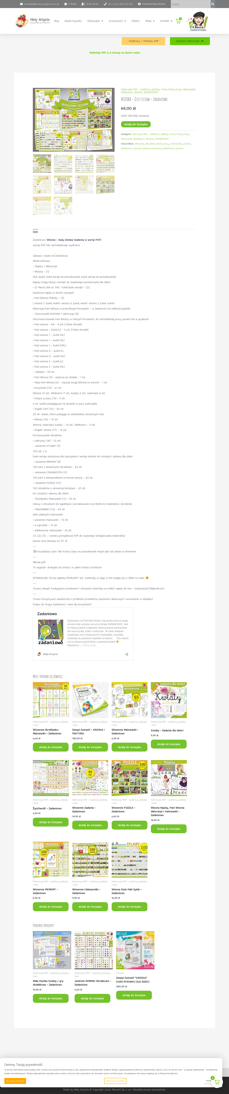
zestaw (179, 148)
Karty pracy (175, 89)
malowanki (176, 143)
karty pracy (163, 143)
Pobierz (136, 21)
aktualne (139, 143)
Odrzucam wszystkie (115, 1080)
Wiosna (138, 92)
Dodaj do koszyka (135, 124)
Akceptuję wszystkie (15, 1080)
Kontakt (164, 21)
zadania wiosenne (151, 148)
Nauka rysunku (73, 21)
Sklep (148, 21)
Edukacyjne (94, 21)
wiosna (137, 148)
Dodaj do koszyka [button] (50, 747)
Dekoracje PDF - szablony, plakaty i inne (144, 89)
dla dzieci (151, 143)
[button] (95, 21)
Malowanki (189, 89)
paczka (186, 143)
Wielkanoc (127, 92)
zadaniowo (168, 148)
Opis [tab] (35, 231)
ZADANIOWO (151, 92)
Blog (56, 21)
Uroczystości (116, 21)
